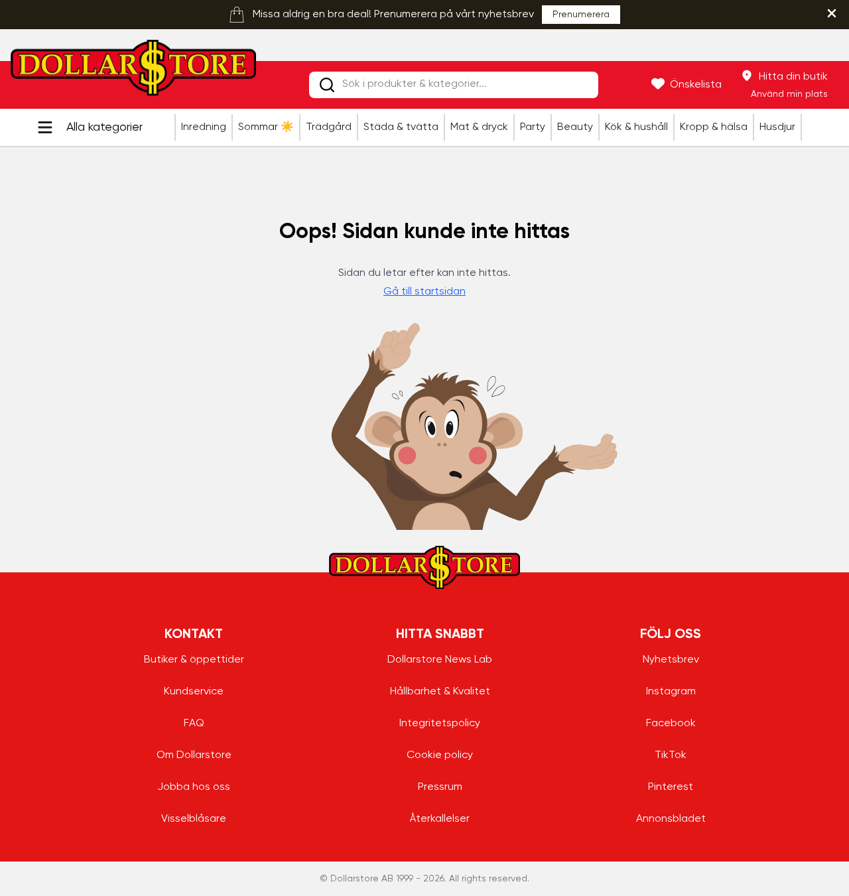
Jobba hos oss (193, 787)
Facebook (671, 723)
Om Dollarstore (194, 755)
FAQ (194, 723)
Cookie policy (440, 755)
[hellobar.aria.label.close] (831, 13)
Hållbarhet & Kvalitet (440, 691)
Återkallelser (440, 819)
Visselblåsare (193, 819)
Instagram (671, 691)
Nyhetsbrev (671, 660)
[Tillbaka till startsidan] (133, 71)
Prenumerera (581, 14)
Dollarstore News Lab (439, 660)
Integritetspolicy (439, 723)
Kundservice (194, 691)
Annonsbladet (671, 819)
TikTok (670, 755)
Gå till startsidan (424, 292)
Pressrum (440, 787)
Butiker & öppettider (194, 660)
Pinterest (670, 787)
